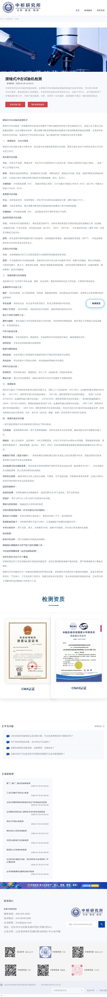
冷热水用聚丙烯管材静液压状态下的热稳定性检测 (27, 802)
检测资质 (96, 303)
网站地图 (103, 990)
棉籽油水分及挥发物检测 (17, 831)
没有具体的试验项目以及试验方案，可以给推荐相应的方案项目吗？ (42, 736)
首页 (78, 10)
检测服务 (88, 10)
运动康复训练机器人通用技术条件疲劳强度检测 (26, 812)
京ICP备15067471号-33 (51, 985)
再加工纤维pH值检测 (15, 821)
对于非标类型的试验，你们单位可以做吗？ (30, 742)
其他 (17, 19)
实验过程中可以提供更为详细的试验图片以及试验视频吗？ (38, 754)
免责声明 (90, 990)
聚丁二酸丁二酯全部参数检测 (18, 783)
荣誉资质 (101, 10)
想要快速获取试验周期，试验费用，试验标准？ (33, 748)
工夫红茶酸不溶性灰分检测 (17, 793)
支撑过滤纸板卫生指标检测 (17, 840)
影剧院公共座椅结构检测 (17, 850)
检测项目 (9, 19)
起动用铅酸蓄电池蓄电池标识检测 (20, 871)
